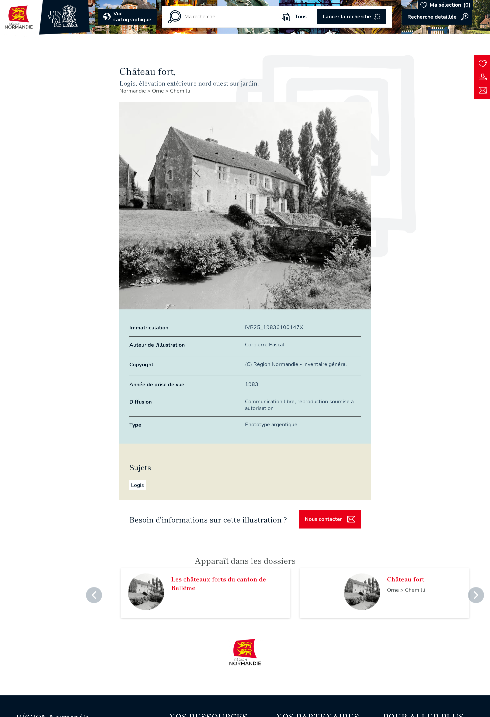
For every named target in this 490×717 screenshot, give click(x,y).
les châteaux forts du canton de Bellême (218, 583)
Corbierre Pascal (264, 344)
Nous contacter (323, 519)
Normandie (133, 91)
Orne (158, 91)
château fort (405, 578)
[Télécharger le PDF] (483, 77)
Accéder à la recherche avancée (437, 17)
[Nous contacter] (483, 90)
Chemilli (180, 91)
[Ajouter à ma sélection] (483, 64)
